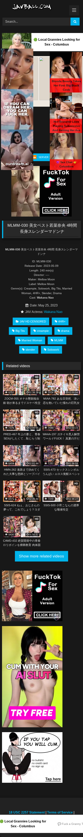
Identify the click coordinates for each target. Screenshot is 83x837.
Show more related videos (41, 556)
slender (30, 349)
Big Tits (20, 330)
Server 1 (44, 157)
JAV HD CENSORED (33, 321)
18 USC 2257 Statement (27, 812)
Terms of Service (60, 812)
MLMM (58, 340)
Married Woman (32, 340)
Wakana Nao (53, 312)
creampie (43, 330)
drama (65, 330)
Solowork (53, 349)
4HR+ (61, 321)
